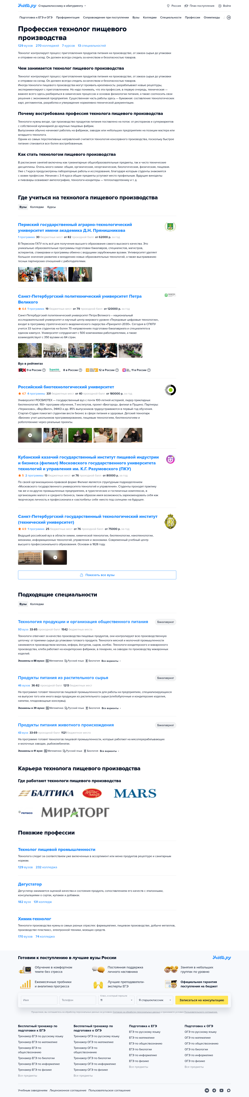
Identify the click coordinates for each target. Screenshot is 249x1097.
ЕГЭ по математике (142, 1038)
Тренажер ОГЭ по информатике (95, 1064)
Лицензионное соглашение (68, 1090)
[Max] (229, 1090)
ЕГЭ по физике (139, 1061)
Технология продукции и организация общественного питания (83, 621)
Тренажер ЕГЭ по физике (35, 1070)
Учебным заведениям (32, 1090)
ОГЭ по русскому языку (201, 1032)
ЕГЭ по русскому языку (144, 1032)
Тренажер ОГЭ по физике (91, 1070)
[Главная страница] (27, 6)
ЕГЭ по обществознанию (145, 1043)
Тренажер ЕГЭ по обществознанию (29, 1050)
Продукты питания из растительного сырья (63, 677)
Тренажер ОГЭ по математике (94, 1042)
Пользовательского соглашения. (201, 1012)
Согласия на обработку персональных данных (136, 1012)
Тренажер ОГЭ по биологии (92, 1058)
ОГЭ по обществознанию (201, 1043)
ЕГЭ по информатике (143, 1055)
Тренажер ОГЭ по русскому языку (96, 1036)
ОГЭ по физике (195, 1061)
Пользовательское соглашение (110, 1090)
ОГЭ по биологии (196, 1049)
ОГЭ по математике (198, 1038)
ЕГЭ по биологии (140, 1049)
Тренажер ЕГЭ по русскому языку (40, 1036)
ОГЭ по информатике (199, 1055)
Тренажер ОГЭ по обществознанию (85, 1050)
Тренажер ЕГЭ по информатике (39, 1064)
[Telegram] (214, 1090)
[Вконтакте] (207, 1090)
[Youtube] (221, 1090)
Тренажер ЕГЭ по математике (37, 1042)
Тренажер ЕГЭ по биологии (36, 1058)
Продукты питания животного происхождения (66, 725)
